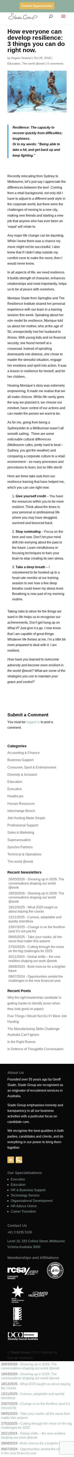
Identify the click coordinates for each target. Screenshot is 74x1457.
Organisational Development (31, 1200)
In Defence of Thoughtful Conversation (35, 1049)
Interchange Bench (21, 811)
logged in (33, 722)
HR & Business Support (28, 1190)
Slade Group (20, 1352)
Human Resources (21, 803)
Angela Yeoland (21, 58)
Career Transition (23, 1211)
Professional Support (22, 825)
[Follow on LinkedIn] (10, 1160)
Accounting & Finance (23, 752)
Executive (14, 789)
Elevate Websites (20, 1358)
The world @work (33, 63)
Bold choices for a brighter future (43, 1443)
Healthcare (15, 796)
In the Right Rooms (21, 1042)
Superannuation (19, 840)
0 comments (55, 63)
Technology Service (25, 1195)
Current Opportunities (37, 5)
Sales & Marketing (20, 832)
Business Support (20, 760)
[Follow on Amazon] (19, 1160)
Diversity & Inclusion (22, 774)
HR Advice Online (24, 1206)
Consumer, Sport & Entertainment (31, 767)
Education (13, 63)
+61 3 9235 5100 (19, 1232)
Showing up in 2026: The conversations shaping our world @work (36, 883)
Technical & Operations (24, 854)
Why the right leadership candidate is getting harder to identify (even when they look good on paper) (34, 1003)
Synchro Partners (20, 847)
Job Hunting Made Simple (26, 818)
